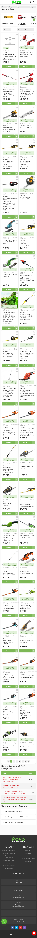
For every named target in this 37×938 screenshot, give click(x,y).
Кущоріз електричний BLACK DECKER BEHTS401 (10, 606)
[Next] (28, 761)
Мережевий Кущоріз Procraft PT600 (27, 536)
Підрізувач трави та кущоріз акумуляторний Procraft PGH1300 (9, 572)
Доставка (28, 853)
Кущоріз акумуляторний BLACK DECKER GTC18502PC (8, 676)
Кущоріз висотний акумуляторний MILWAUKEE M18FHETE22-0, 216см (9, 93)
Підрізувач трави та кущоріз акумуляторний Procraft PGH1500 (9, 538)
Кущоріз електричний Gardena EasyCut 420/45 (8, 712)
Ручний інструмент (9, 863)
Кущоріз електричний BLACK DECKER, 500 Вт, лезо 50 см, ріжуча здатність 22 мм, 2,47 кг (10, 431)
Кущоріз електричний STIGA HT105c (9, 503)
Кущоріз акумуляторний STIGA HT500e (25, 197)
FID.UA (12, 935)
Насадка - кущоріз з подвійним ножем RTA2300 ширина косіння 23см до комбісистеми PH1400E (9, 393)
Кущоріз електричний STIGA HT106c (26, 466)
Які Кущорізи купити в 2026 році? (16, 817)
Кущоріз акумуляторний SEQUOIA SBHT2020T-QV (25, 713)
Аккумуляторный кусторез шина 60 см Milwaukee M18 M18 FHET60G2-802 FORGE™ (27, 93)
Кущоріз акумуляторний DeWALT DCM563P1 (27, 504)
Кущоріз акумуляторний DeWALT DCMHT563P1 (25, 242)
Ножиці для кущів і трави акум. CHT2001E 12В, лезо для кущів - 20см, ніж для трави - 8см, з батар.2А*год (9, 317)
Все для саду (12, 7)
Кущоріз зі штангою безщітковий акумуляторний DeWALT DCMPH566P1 (9, 469)
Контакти (28, 861)
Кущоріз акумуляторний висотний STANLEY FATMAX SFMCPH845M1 (26, 316)
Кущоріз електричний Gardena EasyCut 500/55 (8, 641)
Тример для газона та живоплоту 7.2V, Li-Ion (10, 276)
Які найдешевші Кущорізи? (14, 811)
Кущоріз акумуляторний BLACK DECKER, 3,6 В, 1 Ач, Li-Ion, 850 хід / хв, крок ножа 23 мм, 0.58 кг (27, 393)
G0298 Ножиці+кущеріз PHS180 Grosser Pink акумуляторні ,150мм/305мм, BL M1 (10, 56)
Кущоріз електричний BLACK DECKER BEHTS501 (27, 675)
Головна (4, 7)
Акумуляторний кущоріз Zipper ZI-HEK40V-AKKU (26, 606)
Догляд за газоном (23, 7)
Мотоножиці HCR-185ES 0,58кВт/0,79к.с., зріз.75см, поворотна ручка (27, 279)
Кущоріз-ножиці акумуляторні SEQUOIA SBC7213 (26, 571)
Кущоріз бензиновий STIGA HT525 (27, 745)
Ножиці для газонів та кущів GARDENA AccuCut (10, 241)
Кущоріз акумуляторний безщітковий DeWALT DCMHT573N (25, 163)
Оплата (27, 856)
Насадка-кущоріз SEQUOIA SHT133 (26, 126)
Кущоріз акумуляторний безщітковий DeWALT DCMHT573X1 (8, 163)
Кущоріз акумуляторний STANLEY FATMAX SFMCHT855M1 (9, 354)
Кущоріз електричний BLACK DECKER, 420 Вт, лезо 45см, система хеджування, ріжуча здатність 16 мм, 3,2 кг (27, 431)
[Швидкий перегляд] (17, 34)
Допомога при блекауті (9, 850)
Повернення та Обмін (28, 858)
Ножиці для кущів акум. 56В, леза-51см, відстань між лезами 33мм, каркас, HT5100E (27, 355)
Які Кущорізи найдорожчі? (14, 822)
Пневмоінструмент (9, 860)
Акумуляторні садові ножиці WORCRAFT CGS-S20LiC (26, 54)
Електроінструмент (9, 853)
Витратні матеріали (9, 865)
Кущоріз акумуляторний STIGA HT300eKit (9, 127)
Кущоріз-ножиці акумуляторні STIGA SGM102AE (26, 640)
